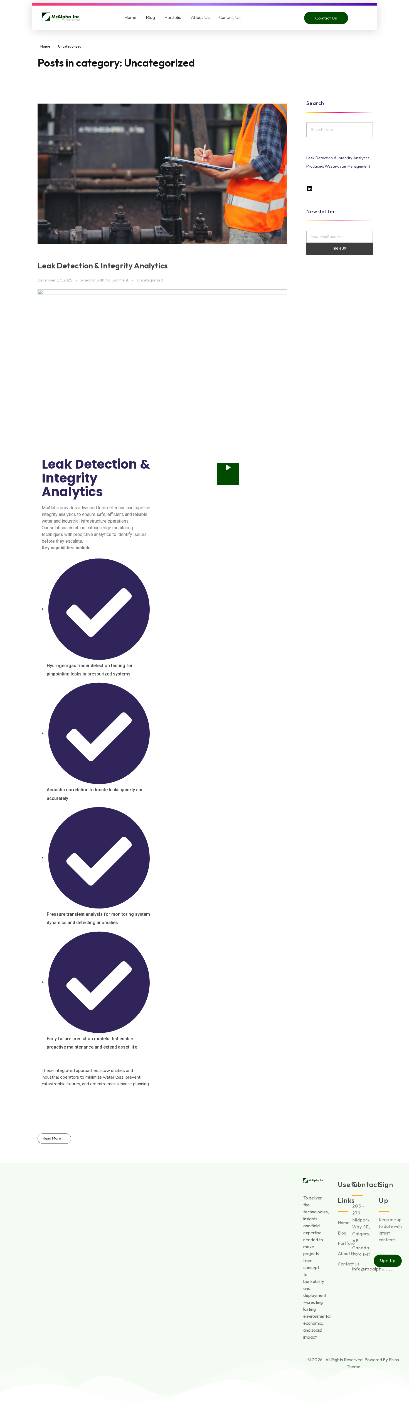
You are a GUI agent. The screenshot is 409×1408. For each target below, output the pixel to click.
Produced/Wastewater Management (338, 166)
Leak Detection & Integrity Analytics (103, 265)
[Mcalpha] (61, 17)
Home (130, 17)
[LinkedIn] (309, 188)
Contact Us (230, 17)
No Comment (116, 280)
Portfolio (172, 17)
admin (91, 280)
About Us (200, 17)
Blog (150, 17)
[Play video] (228, 474)
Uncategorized (150, 280)
